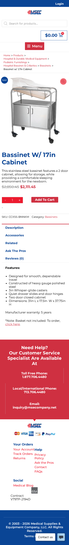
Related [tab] (11, 243)
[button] (63, 81)
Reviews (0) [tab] (14, 258)
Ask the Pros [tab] (15, 251)
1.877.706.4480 (34, 377)
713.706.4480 (34, 392)
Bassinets (51, 216)
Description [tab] (14, 227)
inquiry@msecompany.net (34, 407)
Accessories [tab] (14, 235)
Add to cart (44, 200)
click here (12, 324)
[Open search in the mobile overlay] (34, 23)
